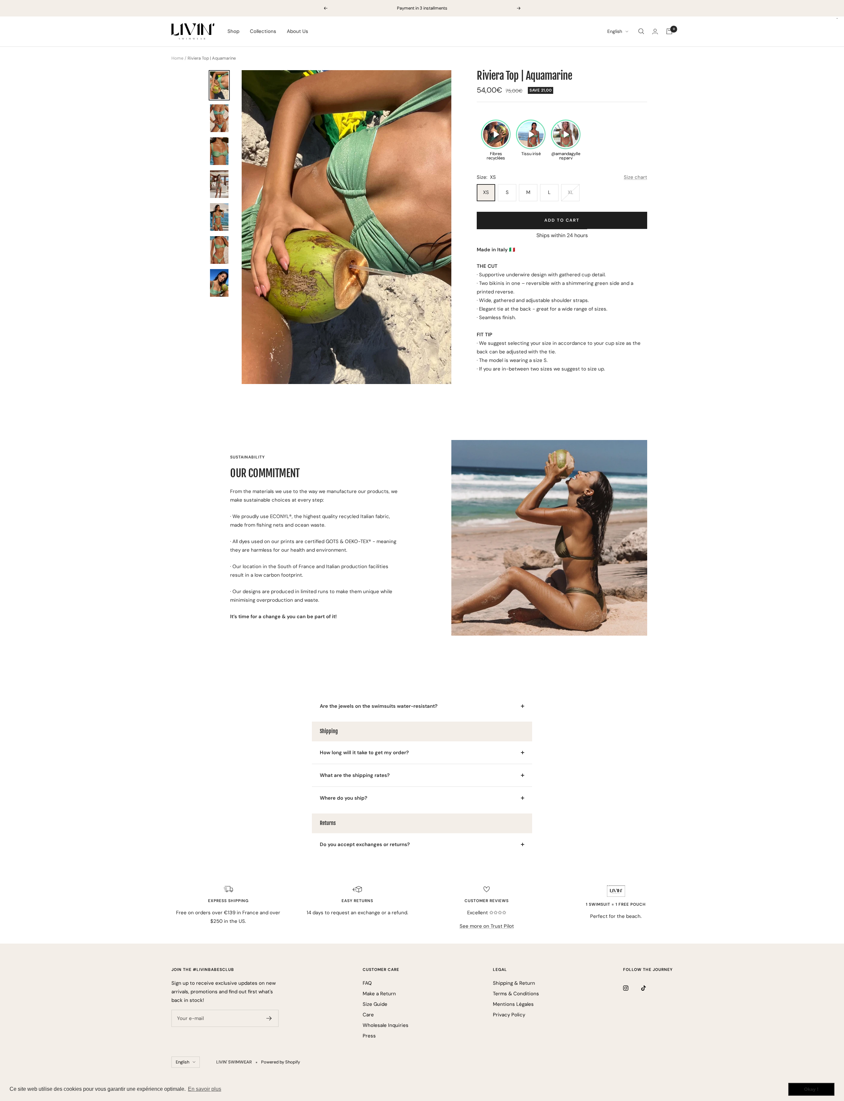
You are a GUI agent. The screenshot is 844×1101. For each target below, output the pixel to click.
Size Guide (375, 1004)
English (614, 31)
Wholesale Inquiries (385, 1025)
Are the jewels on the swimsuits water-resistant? (378, 706)
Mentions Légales (513, 1004)
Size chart (635, 177)
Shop (233, 31)
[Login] (655, 31)
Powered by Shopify (280, 1062)
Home (177, 58)
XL (570, 192)
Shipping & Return (514, 983)
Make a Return (379, 993)
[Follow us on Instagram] (632, 988)
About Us (297, 31)
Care (368, 1014)
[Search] (641, 31)
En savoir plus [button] (204, 1089)
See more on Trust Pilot (487, 926)
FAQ (367, 983)
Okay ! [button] (811, 1089)
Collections (263, 31)
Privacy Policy (509, 1014)
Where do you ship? (343, 798)
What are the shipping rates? (355, 775)
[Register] (269, 1018)
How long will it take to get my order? (364, 752)
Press (369, 1035)
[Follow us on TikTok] (650, 988)
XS (486, 192)
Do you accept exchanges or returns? (365, 844)
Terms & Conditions (516, 993)
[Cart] (669, 31)
